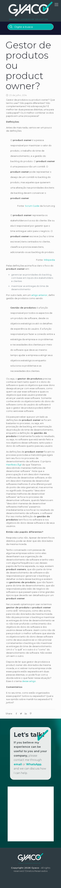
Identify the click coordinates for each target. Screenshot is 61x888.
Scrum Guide (32, 205)
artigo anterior (39, 295)
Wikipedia (49, 259)
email (18, 764)
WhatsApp (33, 764)
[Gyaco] (30, 11)
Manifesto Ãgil (14, 464)
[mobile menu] (56, 4)
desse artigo (29, 681)
